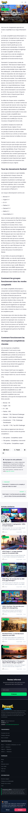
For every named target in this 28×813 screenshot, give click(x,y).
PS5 (2, 761)
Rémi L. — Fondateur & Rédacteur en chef (11, 744)
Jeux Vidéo (5, 9)
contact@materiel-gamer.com (12, 724)
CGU (2, 785)
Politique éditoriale (5, 735)
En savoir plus (19, 806)
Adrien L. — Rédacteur (6, 751)
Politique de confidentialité (7, 781)
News (2, 759)
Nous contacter (4, 737)
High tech (3, 768)
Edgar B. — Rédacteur (6, 749)
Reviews (3, 771)
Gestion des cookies (6, 783)
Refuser (8, 809)
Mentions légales (5, 778)
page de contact (10, 471)
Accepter (20, 809)
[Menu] (25, 2)
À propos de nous (5, 733)
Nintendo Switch (5, 764)
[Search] (22, 2)
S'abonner (14, 694)
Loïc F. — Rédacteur (6, 747)
